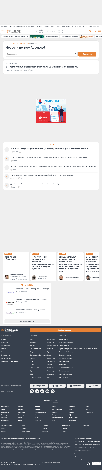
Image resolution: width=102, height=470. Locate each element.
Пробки (51, 31)
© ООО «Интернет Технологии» (51, 462)
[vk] (42, 391)
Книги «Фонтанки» (65, 358)
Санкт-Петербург (12, 43)
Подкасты (50, 349)
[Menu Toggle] (2, 31)
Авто (31, 339)
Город (32, 365)
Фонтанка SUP (6, 26)
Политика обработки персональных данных (87, 441)
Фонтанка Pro (63, 339)
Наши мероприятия (8, 352)
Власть (32, 358)
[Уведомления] (94, 31)
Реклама (4, 349)
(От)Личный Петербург (67, 352)
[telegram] (37, 391)
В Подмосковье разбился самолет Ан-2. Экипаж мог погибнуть (42, 66)
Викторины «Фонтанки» (38, 355)
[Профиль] (99, 31)
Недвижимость (35, 377)
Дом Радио (63, 365)
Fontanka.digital (64, 361)
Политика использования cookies (84, 447)
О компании (5, 355)
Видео (32, 352)
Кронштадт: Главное (66, 368)
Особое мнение (52, 345)
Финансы (50, 368)
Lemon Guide (79, 26)
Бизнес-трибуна (35, 349)
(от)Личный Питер (20, 26)
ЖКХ (31, 374)
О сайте (3, 339)
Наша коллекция (65, 355)
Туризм (49, 365)
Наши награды (79, 459)
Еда (31, 371)
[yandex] (53, 391)
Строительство (52, 358)
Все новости (24, 43)
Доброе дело (34, 368)
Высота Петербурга (65, 374)
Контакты (4, 342)
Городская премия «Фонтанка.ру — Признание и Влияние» (79, 349)
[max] (32, 391)
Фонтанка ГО (33, 26)
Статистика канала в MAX (10, 361)
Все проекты (63, 377)
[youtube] (47, 391)
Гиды (31, 361)
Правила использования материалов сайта (87, 444)
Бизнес (32, 345)
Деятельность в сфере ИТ (82, 453)
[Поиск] (90, 31)
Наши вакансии (6, 358)
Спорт (49, 355)
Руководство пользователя (82, 456)
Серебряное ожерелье (47, 26)
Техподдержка (6, 345)
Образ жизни (51, 339)
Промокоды (27, 285)
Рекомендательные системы (83, 450)
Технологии (51, 361)
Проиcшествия (52, 352)
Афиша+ (33, 342)
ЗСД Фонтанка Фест (93, 26)
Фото (49, 377)
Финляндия (51, 371)
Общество (50, 342)
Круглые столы (64, 371)
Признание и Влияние (65, 26)
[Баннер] (36, 36)
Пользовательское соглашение (83, 438)
